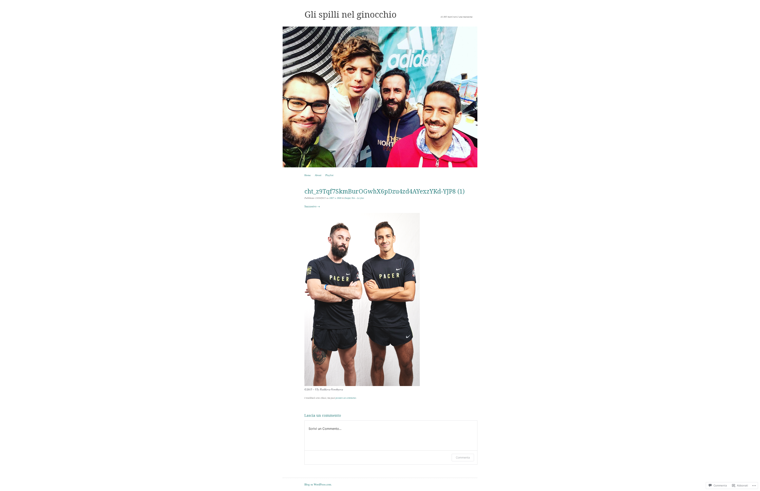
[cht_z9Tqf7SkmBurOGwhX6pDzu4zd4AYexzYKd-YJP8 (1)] (362, 385)
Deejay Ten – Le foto (354, 197)
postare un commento (346, 397)
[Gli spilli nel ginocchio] (380, 97)
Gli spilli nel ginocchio (350, 15)
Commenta (463, 457)
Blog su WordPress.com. (318, 484)
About (318, 175)
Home (307, 175)
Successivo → (312, 206)
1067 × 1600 (335, 197)
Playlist (329, 175)
